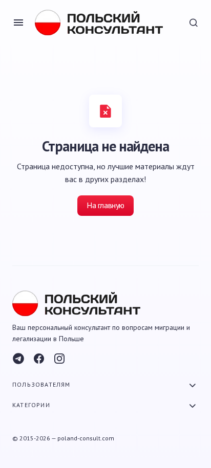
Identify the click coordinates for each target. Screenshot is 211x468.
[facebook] (39, 358)
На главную (105, 205)
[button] (18, 22)
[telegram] (18, 358)
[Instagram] (59, 358)
